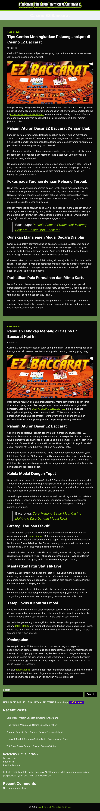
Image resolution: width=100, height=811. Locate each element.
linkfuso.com (9, 758)
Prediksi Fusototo (12, 765)
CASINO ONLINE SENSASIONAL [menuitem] (27, 114)
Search (6, 690)
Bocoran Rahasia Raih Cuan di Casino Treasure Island (35, 732)
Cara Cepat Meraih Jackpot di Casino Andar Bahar (33, 718)
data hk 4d (9, 761)
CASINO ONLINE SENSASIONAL (54, 807)
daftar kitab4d (22, 669)
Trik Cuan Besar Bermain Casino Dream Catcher (32, 746)
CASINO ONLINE (14, 32)
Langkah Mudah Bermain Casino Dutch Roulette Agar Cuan (37, 739)
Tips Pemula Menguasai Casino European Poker (32, 725)
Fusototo (22, 772)
